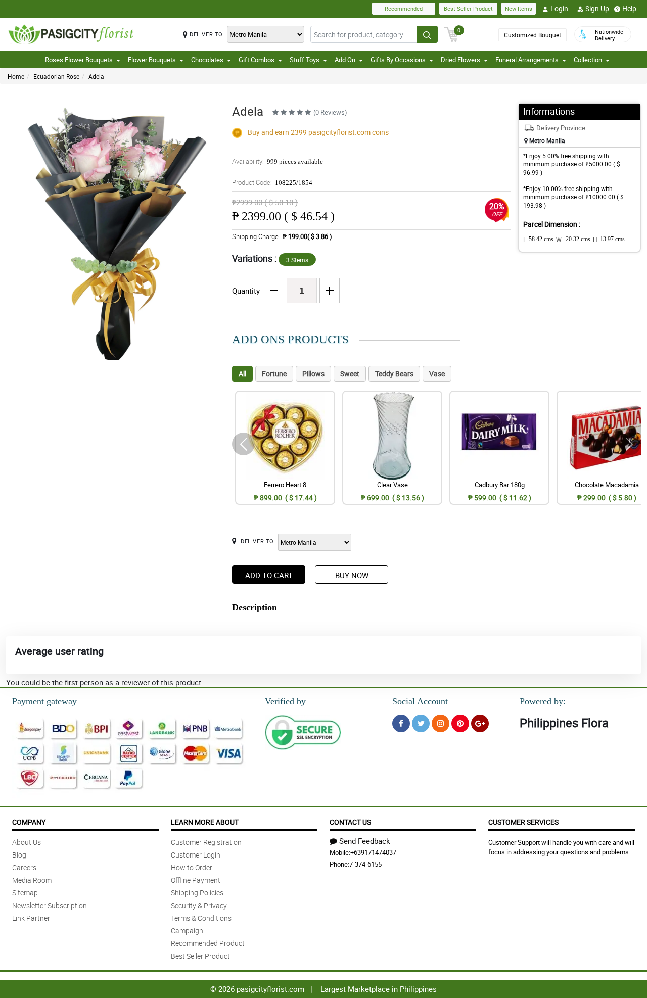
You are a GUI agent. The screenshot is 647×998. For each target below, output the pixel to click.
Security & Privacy (199, 905)
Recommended (404, 8)
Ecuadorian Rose (56, 76)
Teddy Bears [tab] (394, 373)
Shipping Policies (197, 892)
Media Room (32, 880)
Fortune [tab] (274, 373)
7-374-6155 (365, 864)
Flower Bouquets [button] (152, 59)
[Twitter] (421, 723)
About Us (26, 842)
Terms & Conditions (201, 918)
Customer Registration (206, 842)
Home (16, 76)
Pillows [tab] (313, 373)
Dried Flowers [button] (460, 59)
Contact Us (350, 822)
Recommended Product (208, 943)
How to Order (191, 867)
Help (629, 8)
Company (28, 822)
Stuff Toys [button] (304, 59)
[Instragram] (440, 723)
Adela (96, 76)
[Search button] (427, 34)
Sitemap (25, 892)
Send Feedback (364, 841)
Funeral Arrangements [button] (527, 59)
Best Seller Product (468, 8)
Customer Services (523, 822)
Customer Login (195, 855)
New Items (518, 8)
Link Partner (31, 918)
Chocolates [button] (207, 59)
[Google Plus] (480, 723)
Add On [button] (345, 59)
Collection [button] (588, 59)
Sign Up (597, 8)
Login (559, 8)
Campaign (187, 930)
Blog (19, 855)
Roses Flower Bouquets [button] (79, 59)
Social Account (420, 701)
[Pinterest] (460, 723)
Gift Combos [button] (256, 59)
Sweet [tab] (349, 373)
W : (573, 239)
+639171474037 (373, 852)
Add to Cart (269, 575)
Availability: (277, 161)
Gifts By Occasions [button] (398, 59)
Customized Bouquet (532, 35)
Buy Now (351, 575)
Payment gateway (44, 701)
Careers (24, 867)
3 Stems (297, 260)
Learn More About (205, 822)
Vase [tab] (437, 373)
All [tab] (242, 373)
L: (538, 239)
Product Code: (272, 182)
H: (609, 239)
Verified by (285, 701)
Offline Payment (195, 880)
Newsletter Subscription (49, 905)
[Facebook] (401, 723)
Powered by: (543, 701)
